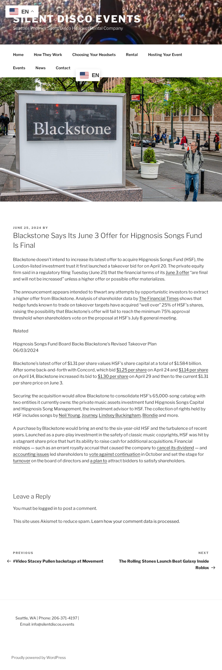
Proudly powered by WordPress (38, 657)
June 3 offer (177, 272)
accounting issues (31, 454)
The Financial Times (159, 298)
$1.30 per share (113, 376)
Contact (63, 67)
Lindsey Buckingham (120, 415)
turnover (21, 460)
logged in (47, 508)
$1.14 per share (193, 369)
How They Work (48, 54)
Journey (89, 415)
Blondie (150, 415)
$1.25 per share (131, 369)
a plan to (98, 460)
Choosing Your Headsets (94, 54)
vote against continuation (114, 454)
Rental (132, 54)
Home (18, 54)
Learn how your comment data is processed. (135, 521)
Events (19, 67)
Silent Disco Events (77, 19)
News (40, 67)
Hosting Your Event (165, 54)
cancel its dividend (175, 447)
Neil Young (69, 415)
